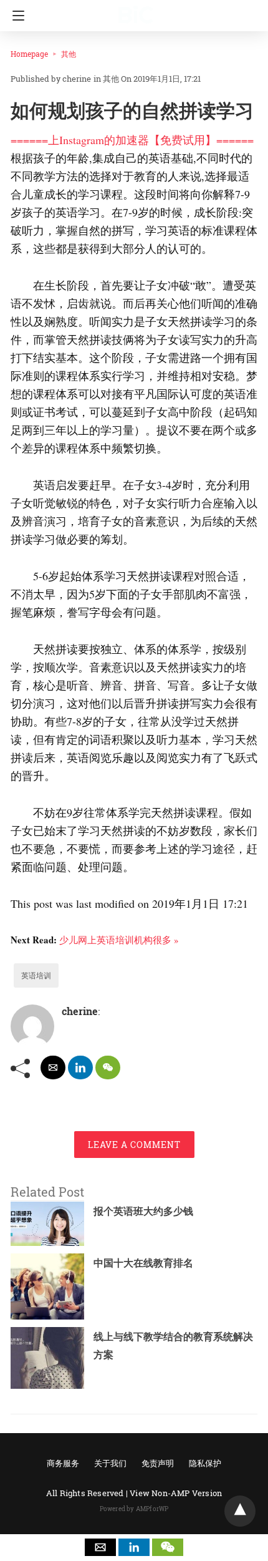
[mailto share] (53, 1067)
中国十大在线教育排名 (143, 1262)
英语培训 (36, 975)
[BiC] (136, 9)
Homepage (29, 54)
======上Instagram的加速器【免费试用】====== (132, 139)
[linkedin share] (80, 1067)
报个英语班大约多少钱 (143, 1210)
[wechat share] (107, 1067)
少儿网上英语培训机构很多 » (119, 939)
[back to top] (240, 1511)
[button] (100, 1547)
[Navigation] (15, 15)
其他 (68, 54)
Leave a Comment (134, 1144)
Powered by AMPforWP (134, 1509)
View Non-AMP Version (176, 1493)
